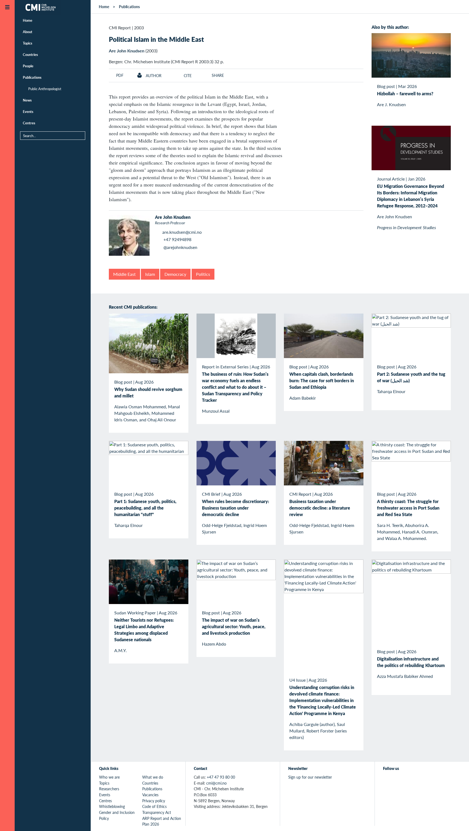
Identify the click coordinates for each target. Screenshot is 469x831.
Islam (150, 274)
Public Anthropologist (44, 88)
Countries (30, 54)
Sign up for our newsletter (310, 777)
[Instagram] (411, 780)
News (27, 100)
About (27, 31)
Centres (29, 122)
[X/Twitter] (386, 780)
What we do (152, 777)
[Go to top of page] (457, 820)
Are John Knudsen (126, 51)
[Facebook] (398, 780)
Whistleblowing (112, 806)
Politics (203, 274)
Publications (32, 77)
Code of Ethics (154, 806)
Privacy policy (153, 800)
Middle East (124, 274)
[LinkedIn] (423, 780)
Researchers (109, 788)
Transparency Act (156, 812)
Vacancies (150, 794)
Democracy (175, 274)
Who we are (109, 777)
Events (28, 111)
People (28, 65)
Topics (27, 43)
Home (27, 20)
